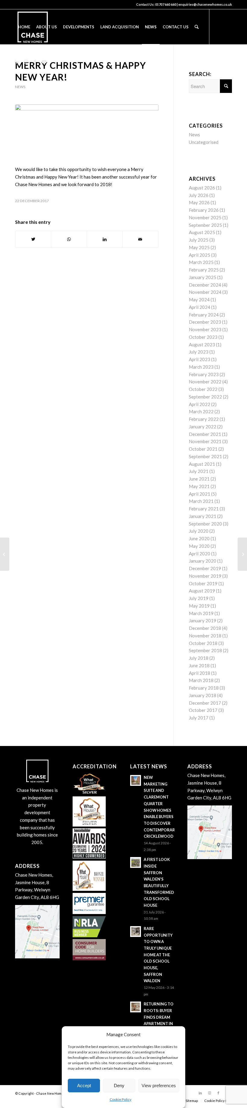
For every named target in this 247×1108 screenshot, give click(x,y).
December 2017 (205, 703)
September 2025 (205, 225)
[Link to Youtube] (43, 61)
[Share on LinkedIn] (104, 239)
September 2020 (205, 523)
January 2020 (202, 561)
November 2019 (205, 576)
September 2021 (205, 456)
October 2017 (203, 710)
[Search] (197, 26)
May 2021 (199, 486)
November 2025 (205, 217)
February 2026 (204, 210)
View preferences (159, 1085)
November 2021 (205, 441)
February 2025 (204, 269)
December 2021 (205, 434)
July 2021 (198, 471)
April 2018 (199, 673)
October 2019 (203, 583)
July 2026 (198, 195)
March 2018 (201, 680)
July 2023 (198, 351)
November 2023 (205, 329)
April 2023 (199, 359)
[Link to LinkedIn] (16, 61)
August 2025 (202, 232)
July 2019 (198, 598)
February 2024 (204, 314)
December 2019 (205, 568)
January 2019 (202, 620)
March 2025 (201, 262)
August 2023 (202, 344)
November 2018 (205, 635)
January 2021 (202, 516)
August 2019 (202, 590)
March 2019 (201, 613)
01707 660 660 (165, 4)
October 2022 (203, 389)
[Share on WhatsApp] (68, 239)
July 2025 (198, 240)
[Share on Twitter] (33, 239)
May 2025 (199, 247)
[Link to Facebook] (34, 61)
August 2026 (202, 187)
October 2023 (203, 337)
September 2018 (205, 650)
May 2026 (199, 202)
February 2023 (204, 374)
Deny (119, 1085)
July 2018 (198, 658)
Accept (84, 1085)
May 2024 (199, 299)
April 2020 (199, 553)
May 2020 (199, 546)
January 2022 (202, 426)
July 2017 (198, 717)
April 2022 (199, 404)
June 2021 (199, 478)
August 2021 (202, 464)
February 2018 (204, 688)
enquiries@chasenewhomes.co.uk (205, 4)
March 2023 (201, 367)
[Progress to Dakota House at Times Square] (242, 554)
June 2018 (199, 665)
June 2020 (199, 538)
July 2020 (198, 531)
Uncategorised (203, 142)
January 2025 (202, 277)
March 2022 (201, 411)
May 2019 (199, 605)
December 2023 (205, 322)
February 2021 (204, 508)
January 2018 (202, 695)
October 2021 (203, 449)
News (20, 86)
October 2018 (203, 643)
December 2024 (205, 284)
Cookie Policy (120, 1099)
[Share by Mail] (140, 239)
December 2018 (205, 628)
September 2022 (205, 396)
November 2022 (205, 381)
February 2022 (204, 419)
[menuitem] (24, 26)
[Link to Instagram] (25, 61)
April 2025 (199, 255)
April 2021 (199, 494)
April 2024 (199, 307)
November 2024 (205, 292)
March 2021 (201, 501)
